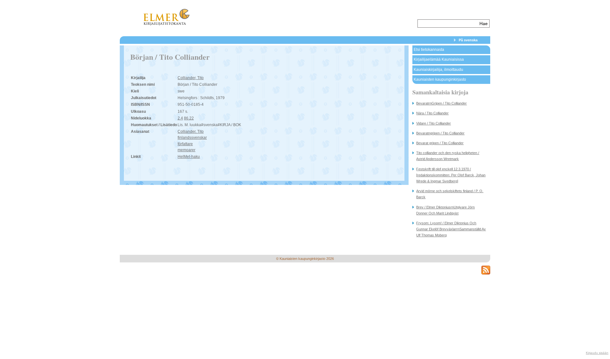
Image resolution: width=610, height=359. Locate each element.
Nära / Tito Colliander (432, 113)
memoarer (186, 150)
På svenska (468, 40)
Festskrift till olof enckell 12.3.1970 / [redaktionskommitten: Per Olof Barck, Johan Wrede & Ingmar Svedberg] (450, 175)
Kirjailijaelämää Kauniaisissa (439, 59)
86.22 (189, 118)
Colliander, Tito (191, 78)
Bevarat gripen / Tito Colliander (440, 143)
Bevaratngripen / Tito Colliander (440, 133)
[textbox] (448, 23)
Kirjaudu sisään (597, 353)
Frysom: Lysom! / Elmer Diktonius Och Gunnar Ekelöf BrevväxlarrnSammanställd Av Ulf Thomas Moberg (451, 229)
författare (185, 144)
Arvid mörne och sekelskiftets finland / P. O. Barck (449, 194)
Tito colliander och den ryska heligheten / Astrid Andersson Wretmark (447, 156)
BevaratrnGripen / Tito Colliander (441, 103)
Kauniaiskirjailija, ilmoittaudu (438, 69)
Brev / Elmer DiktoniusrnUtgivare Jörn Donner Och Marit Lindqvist (445, 210)
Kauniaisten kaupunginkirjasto (440, 79)
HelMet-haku (189, 156)
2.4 (180, 118)
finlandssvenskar (192, 137)
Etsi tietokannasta (429, 49)
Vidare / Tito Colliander (433, 123)
